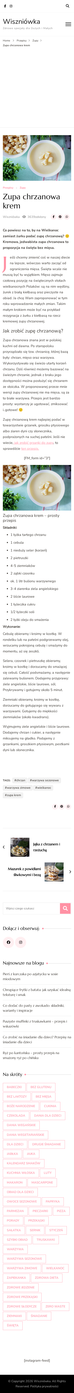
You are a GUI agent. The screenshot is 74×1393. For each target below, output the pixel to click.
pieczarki (40, 1211)
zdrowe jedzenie (21, 1287)
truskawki (46, 1240)
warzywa (15, 1249)
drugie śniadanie (46, 1144)
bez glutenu (41, 1087)
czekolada (16, 1116)
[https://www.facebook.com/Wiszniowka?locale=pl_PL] (8, 942)
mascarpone (42, 1182)
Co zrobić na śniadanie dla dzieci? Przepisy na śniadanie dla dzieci (37, 1039)
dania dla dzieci (47, 1116)
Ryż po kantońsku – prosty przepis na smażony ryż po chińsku (31, 1055)
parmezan (15, 1211)
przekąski (36, 1220)
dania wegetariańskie (25, 1135)
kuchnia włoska (21, 1173)
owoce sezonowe (22, 1201)
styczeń (56, 1230)
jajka (31, 1154)
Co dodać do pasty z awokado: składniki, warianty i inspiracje (33, 1008)
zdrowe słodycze (22, 1306)
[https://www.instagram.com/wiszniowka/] (20, 942)
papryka (53, 1201)
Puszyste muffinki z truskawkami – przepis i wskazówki (35, 1023)
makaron (15, 1182)
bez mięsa (43, 1097)
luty (48, 1173)
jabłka (12, 1154)
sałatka (14, 1230)
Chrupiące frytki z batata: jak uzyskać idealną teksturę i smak (37, 992)
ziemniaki (14, 1316)
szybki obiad (17, 1240)
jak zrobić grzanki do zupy (33, 442)
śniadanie (39, 1316)
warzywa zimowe (19, 788)
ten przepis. (30, 448)
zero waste (55, 1306)
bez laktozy (17, 1097)
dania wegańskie (21, 1125)
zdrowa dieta (46, 1278)
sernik (35, 1230)
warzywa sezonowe (45, 780)
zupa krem (14, 795)
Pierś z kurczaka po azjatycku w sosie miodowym (30, 976)
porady (13, 1220)
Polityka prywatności (44, 1386)
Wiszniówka (21, 21)
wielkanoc (44, 788)
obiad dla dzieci (20, 1192)
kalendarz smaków (23, 1163)
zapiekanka (16, 1278)
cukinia (50, 1106)
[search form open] (67, 6)
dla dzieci (15, 1144)
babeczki (14, 1087)
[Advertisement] (37, 86)
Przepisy (8, 187)
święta (13, 1325)
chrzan (20, 780)
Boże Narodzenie (21, 1106)
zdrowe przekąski (22, 1297)
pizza (61, 1211)
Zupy (23, 187)
